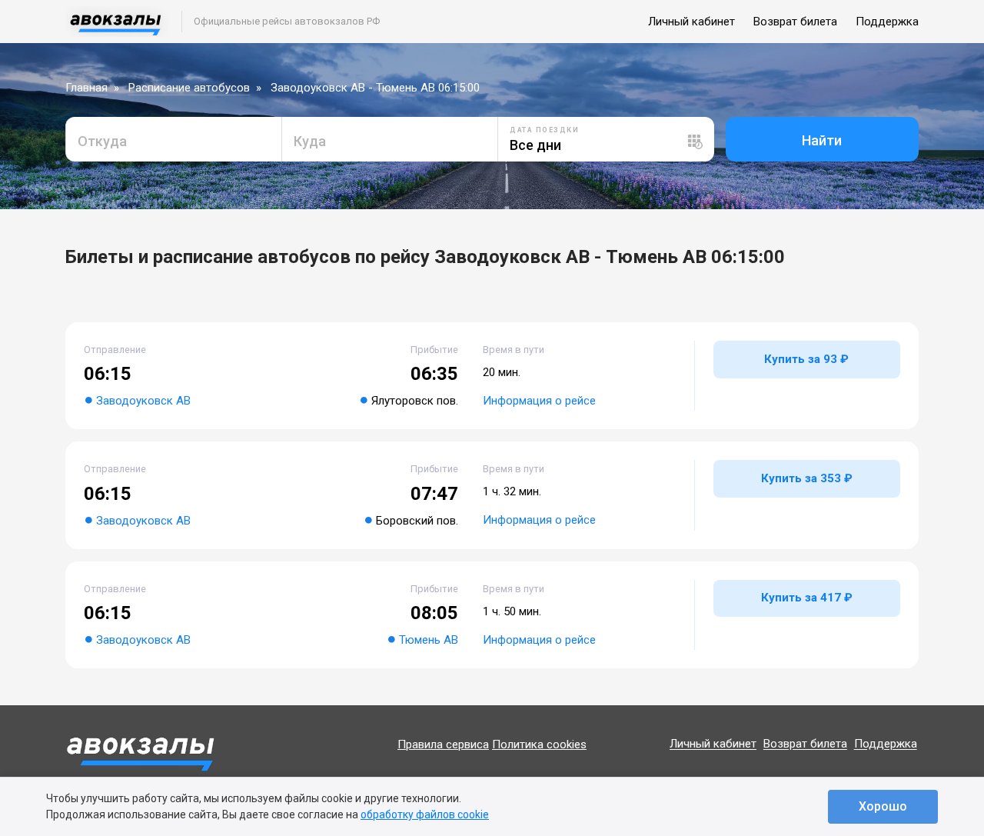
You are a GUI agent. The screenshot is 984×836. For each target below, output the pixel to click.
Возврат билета (795, 21)
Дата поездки (544, 130)
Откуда (102, 141)
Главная (86, 88)
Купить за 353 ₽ (807, 478)
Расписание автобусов (189, 88)
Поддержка (887, 21)
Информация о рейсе (539, 401)
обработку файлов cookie (425, 814)
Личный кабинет (691, 21)
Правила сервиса (443, 744)
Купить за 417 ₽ (807, 598)
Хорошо (883, 806)
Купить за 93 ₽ (806, 359)
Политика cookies (539, 744)
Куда (310, 141)
